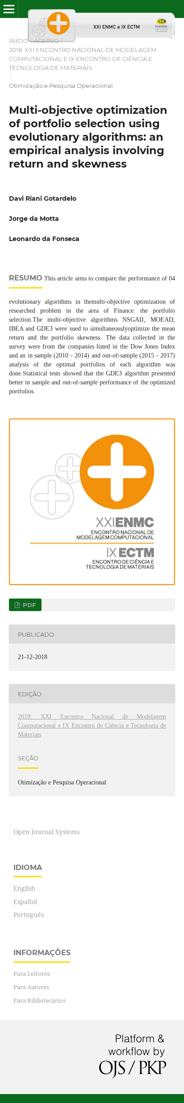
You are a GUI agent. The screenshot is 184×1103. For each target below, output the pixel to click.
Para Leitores (31, 973)
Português (28, 914)
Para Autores (31, 987)
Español (25, 901)
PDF (28, 604)
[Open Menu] (9, 9)
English (24, 888)
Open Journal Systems (46, 831)
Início (18, 40)
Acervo (46, 40)
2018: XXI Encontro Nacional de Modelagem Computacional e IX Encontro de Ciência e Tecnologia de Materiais (82, 58)
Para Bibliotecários (39, 1000)
